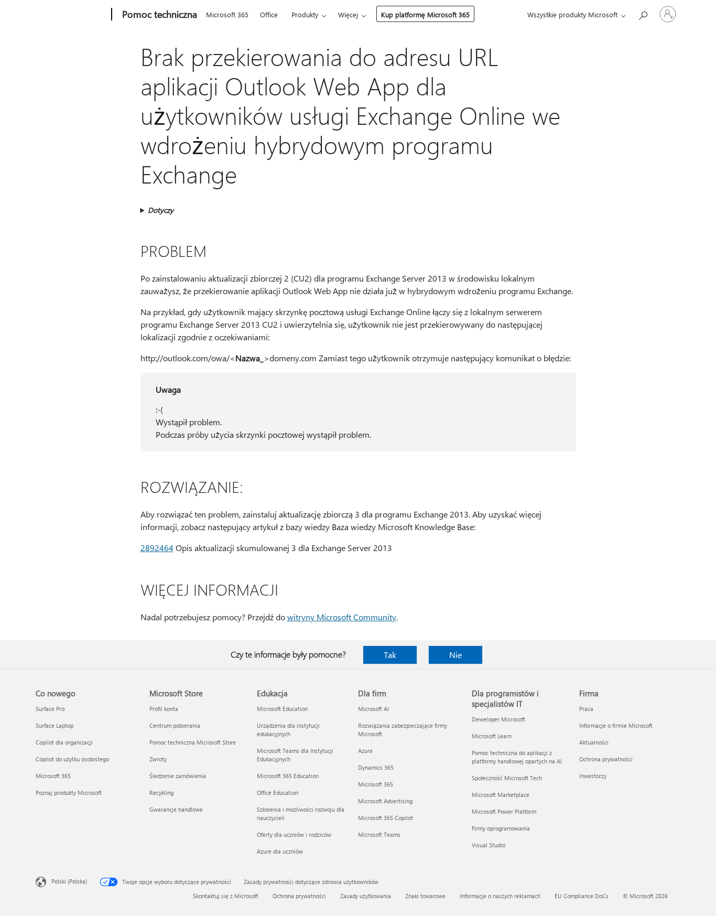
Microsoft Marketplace (500, 795)
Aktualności (594, 742)
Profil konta (163, 709)
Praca (586, 709)
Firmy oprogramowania (501, 828)
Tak (390, 654)
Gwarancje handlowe (176, 809)
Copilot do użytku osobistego (72, 759)
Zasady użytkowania (365, 896)
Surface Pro (50, 709)
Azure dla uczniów (280, 851)
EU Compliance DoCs (582, 896)
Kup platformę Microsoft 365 (425, 14)
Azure (365, 751)
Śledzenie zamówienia (177, 776)
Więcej (348, 14)
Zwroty (158, 759)
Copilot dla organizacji (64, 742)
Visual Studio (488, 845)
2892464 (156, 547)
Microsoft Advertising (385, 801)
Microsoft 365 (227, 14)
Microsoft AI (373, 709)
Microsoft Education (282, 709)
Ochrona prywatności (606, 759)
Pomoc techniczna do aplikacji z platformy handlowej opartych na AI (517, 757)
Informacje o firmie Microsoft (616, 725)
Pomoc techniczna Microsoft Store (192, 742)
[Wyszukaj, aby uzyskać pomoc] (642, 13)
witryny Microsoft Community (341, 616)
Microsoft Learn (492, 736)
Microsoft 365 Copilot (385, 818)
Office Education (277, 792)
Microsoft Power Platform (504, 811)
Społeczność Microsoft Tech (507, 778)
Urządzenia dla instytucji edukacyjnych (288, 729)
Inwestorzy (592, 776)
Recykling (161, 792)
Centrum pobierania (174, 725)
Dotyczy (160, 210)
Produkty (304, 14)
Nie (455, 654)
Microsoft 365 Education (288, 776)
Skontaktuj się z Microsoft (225, 896)
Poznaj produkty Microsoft (69, 792)
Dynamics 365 (376, 767)
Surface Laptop (54, 725)
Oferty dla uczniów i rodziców (294, 834)
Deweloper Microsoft (498, 719)
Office (269, 14)
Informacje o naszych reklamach (500, 896)
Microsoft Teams (379, 834)
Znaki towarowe (425, 896)
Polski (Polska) (69, 881)
